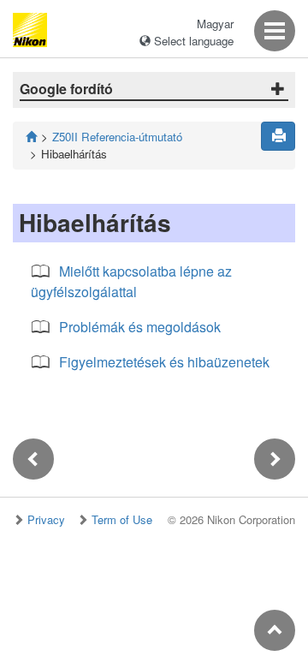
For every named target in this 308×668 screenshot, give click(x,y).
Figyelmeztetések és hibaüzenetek (164, 362)
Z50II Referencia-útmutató (117, 136)
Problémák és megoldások (140, 327)
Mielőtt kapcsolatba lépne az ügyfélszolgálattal (131, 281)
